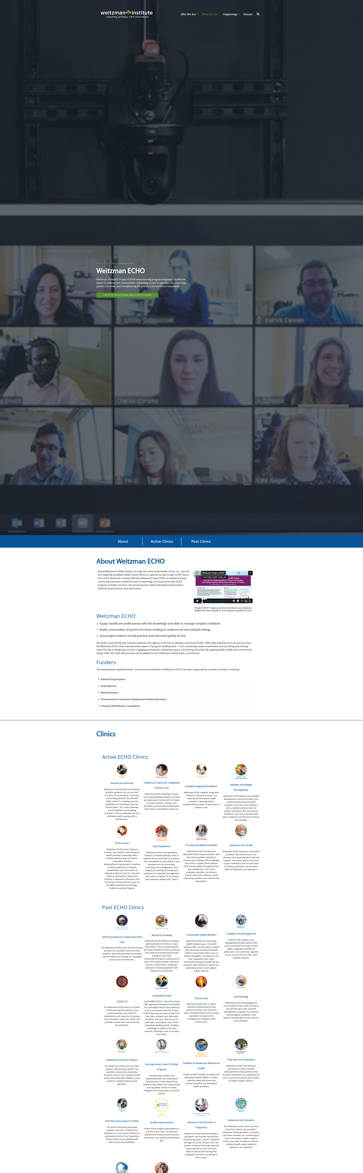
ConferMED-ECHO (161, 995)
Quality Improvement (161, 1122)
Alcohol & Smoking (162, 935)
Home (99, 263)
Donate (248, 14)
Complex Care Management (241, 933)
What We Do (209, 14)
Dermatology (241, 996)
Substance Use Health (241, 845)
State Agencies (109, 685)
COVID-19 (122, 1001)
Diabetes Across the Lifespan (122, 1059)
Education (110, 263)
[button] (258, 14)
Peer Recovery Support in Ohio (122, 1121)
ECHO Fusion (122, 843)
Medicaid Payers (110, 692)
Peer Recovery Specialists (241, 1059)
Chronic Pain (201, 998)
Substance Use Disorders (241, 1120)
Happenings (230, 14)
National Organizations (113, 679)
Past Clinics (201, 541)
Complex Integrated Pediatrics (201, 786)
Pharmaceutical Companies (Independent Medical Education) (133, 699)
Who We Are (188, 14)
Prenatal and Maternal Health (201, 845)
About (123, 541)
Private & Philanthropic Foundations (120, 706)
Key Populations (161, 846)
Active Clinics (162, 541)
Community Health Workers (201, 934)
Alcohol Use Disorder (122, 783)
